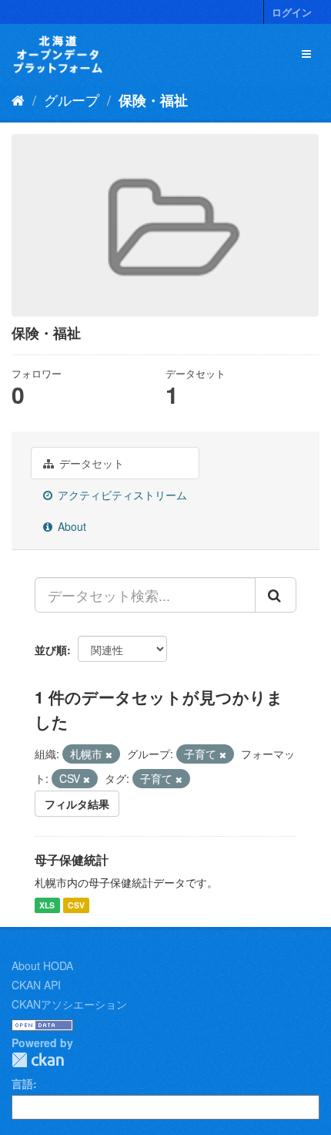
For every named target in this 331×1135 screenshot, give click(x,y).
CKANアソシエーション (69, 1004)
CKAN (38, 1060)
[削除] (108, 754)
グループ (71, 99)
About (70, 526)
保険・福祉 (153, 100)
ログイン (292, 12)
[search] (275, 595)
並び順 (51, 649)
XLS (47, 905)
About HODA (42, 965)
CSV (76, 905)
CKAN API (36, 984)
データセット (90, 463)
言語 (22, 1083)
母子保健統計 (72, 859)
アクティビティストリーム (121, 494)
